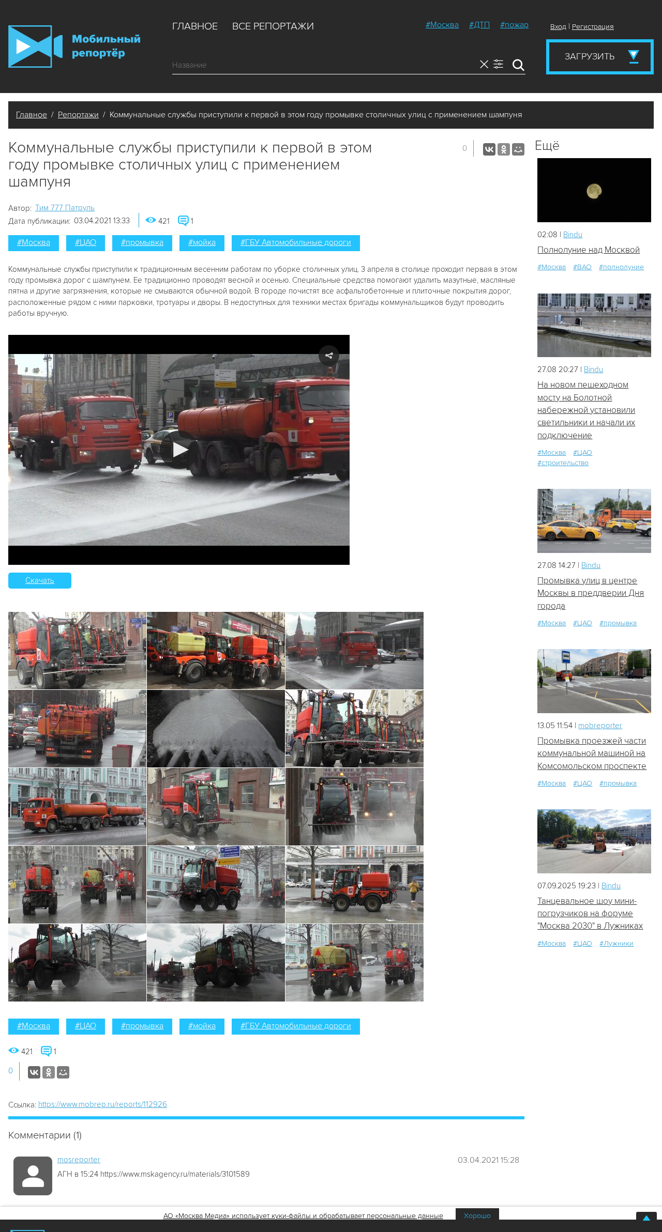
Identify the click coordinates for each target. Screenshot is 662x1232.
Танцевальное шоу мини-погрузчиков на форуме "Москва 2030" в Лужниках (590, 914)
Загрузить (589, 56)
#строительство (563, 462)
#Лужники (616, 943)
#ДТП (479, 25)
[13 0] (594, 190)
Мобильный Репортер (74, 46)
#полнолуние (621, 267)
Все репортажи (273, 26)
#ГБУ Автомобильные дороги (295, 242)
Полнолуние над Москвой (588, 249)
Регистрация (593, 26)
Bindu (572, 234)
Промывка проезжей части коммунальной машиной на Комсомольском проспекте (591, 753)
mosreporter (78, 1159)
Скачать (39, 580)
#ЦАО (85, 242)
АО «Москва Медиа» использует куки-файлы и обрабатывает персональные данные (303, 1215)
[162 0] (594, 681)
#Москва (442, 25)
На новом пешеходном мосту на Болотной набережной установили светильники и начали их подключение (586, 409)
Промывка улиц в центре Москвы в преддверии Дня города (590, 593)
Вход (558, 26)
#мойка (202, 242)
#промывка (142, 242)
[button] (179, 449)
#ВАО (582, 267)
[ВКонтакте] (489, 149)
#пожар (514, 25)
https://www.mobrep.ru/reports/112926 (102, 1104)
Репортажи (78, 115)
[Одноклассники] (504, 149)
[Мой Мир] (518, 149)
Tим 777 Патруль (65, 207)
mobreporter (600, 725)
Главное (195, 26)
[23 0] (594, 325)
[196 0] (594, 841)
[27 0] (594, 520)
